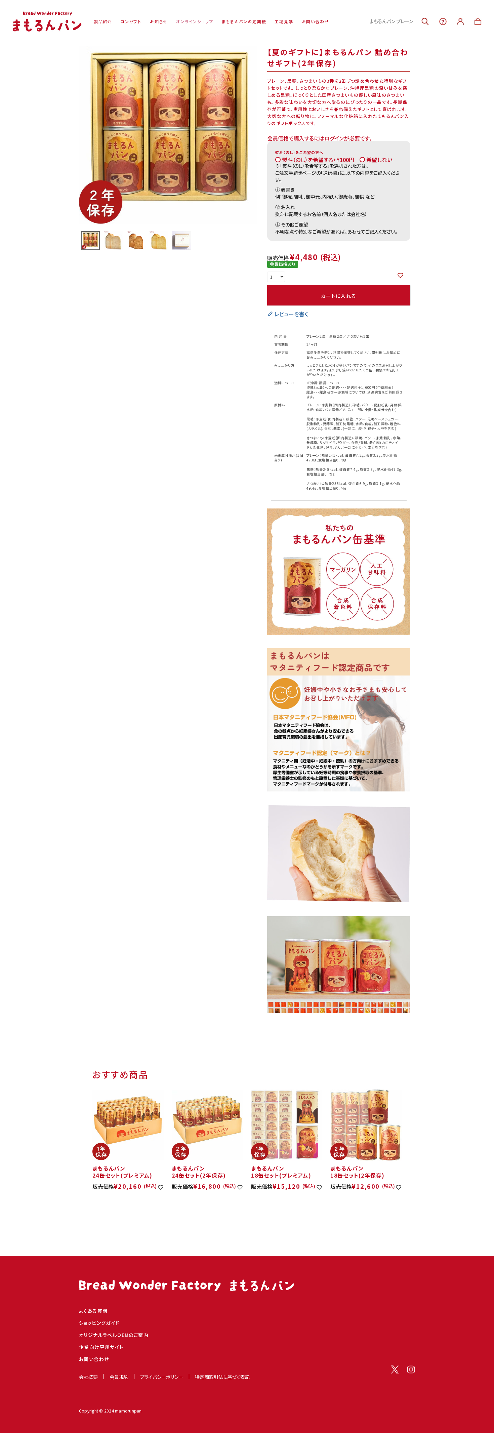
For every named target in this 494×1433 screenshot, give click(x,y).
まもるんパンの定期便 (243, 21)
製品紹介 (103, 21)
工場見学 (284, 21)
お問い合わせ (315, 21)
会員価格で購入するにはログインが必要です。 (319, 138)
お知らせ (159, 21)
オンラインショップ (194, 21)
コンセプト (131, 21)
